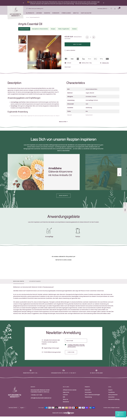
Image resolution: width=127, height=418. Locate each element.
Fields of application (63, 29)
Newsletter (66, 402)
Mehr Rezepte (63, 195)
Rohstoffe (87, 390)
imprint (110, 390)
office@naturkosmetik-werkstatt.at (41, 398)
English (22, 407)
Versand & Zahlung (113, 399)
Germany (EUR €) (102, 8)
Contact (65, 394)
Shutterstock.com (48, 287)
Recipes (53, 29)
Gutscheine (88, 392)
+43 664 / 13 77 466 (36, 395)
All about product (24, 29)
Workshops (55, 13)
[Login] (115, 8)
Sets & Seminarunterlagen (92, 394)
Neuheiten (47, 13)
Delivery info (105, 63)
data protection (113, 394)
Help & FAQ (66, 392)
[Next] (119, 174)
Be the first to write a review (63, 260)
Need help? (68, 67)
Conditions (111, 392)
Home (27, 17)
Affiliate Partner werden (69, 390)
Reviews (74, 29)
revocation (111, 397)
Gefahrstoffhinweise (35, 281)
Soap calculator (86, 13)
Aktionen (39, 13)
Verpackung (88, 397)
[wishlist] (111, 8)
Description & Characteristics (40, 29)
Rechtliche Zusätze (18, 281)
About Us (75, 13)
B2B (64, 397)
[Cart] (118, 8)
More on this (62, 121)
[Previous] (119, 170)
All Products (30, 13)
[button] (63, 260)
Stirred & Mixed (66, 13)
